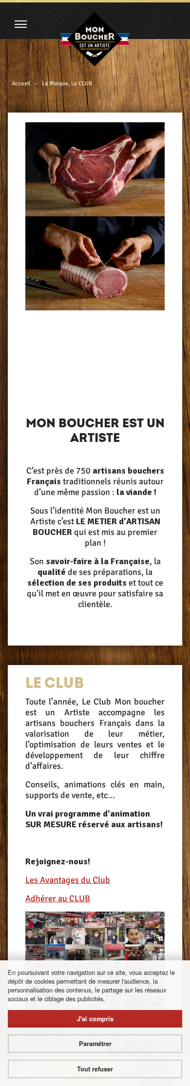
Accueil (21, 83)
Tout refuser (95, 1069)
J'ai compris (95, 1018)
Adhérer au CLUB (57, 898)
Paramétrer (95, 1043)
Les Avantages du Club (67, 880)
